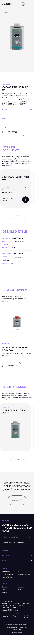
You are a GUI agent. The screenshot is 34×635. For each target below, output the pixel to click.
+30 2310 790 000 (9, 608)
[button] (23, 4)
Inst (4, 616)
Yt (20, 616)
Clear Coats (6, 84)
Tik (9, 616)
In (26, 616)
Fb (15, 616)
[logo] (8, 4)
